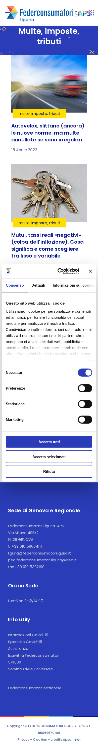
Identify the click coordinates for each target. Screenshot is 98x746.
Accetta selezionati (49, 456)
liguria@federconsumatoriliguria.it (39, 553)
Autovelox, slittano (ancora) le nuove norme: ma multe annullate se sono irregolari (47, 132)
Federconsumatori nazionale (35, 688)
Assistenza (18, 648)
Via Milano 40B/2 (23, 532)
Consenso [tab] (15, 285)
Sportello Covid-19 (25, 641)
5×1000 (14, 662)
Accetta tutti (49, 442)
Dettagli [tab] (38, 285)
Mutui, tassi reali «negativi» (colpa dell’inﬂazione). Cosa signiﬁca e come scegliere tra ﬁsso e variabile (47, 245)
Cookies (40, 739)
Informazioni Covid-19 (28, 634)
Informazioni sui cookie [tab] (73, 285)
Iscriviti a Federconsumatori (33, 655)
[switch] (85, 388)
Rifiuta (49, 471)
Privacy (23, 739)
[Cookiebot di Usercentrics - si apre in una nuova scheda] (59, 271)
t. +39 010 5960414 (25, 546)
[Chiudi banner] (90, 271)
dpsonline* (72, 739)
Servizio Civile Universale (30, 669)
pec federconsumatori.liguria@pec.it (42, 560)
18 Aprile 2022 (24, 150)
